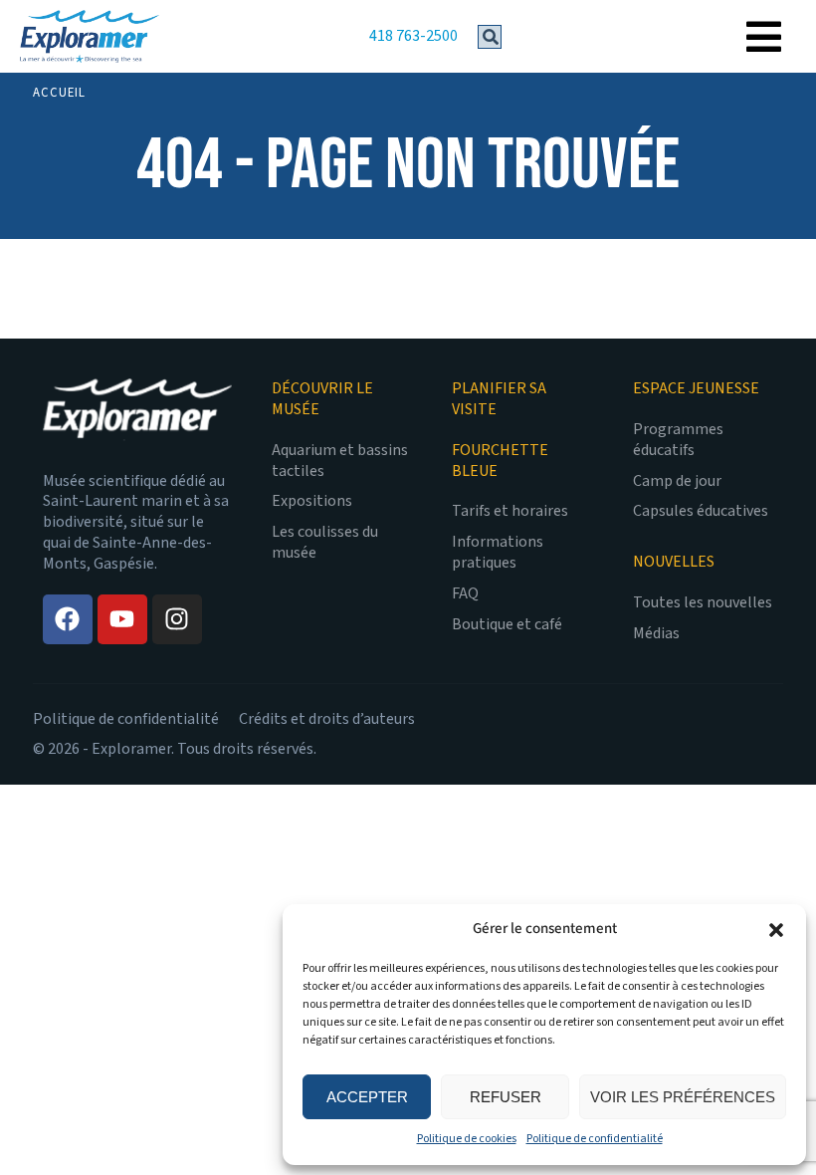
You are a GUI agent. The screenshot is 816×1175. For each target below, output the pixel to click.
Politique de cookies (466, 1138)
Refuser (505, 1096)
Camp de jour (677, 481)
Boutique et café (507, 624)
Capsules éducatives (700, 511)
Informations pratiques (497, 553)
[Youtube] (122, 619)
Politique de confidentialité (594, 1138)
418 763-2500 (413, 36)
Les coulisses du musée (325, 543)
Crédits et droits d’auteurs (327, 719)
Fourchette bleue (500, 461)
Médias (656, 633)
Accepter (367, 1096)
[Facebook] (68, 619)
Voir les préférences (682, 1096)
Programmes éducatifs (678, 440)
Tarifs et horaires (510, 511)
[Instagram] (177, 619)
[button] (776, 930)
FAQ (465, 594)
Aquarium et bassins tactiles (340, 461)
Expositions (312, 501)
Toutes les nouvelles (702, 602)
